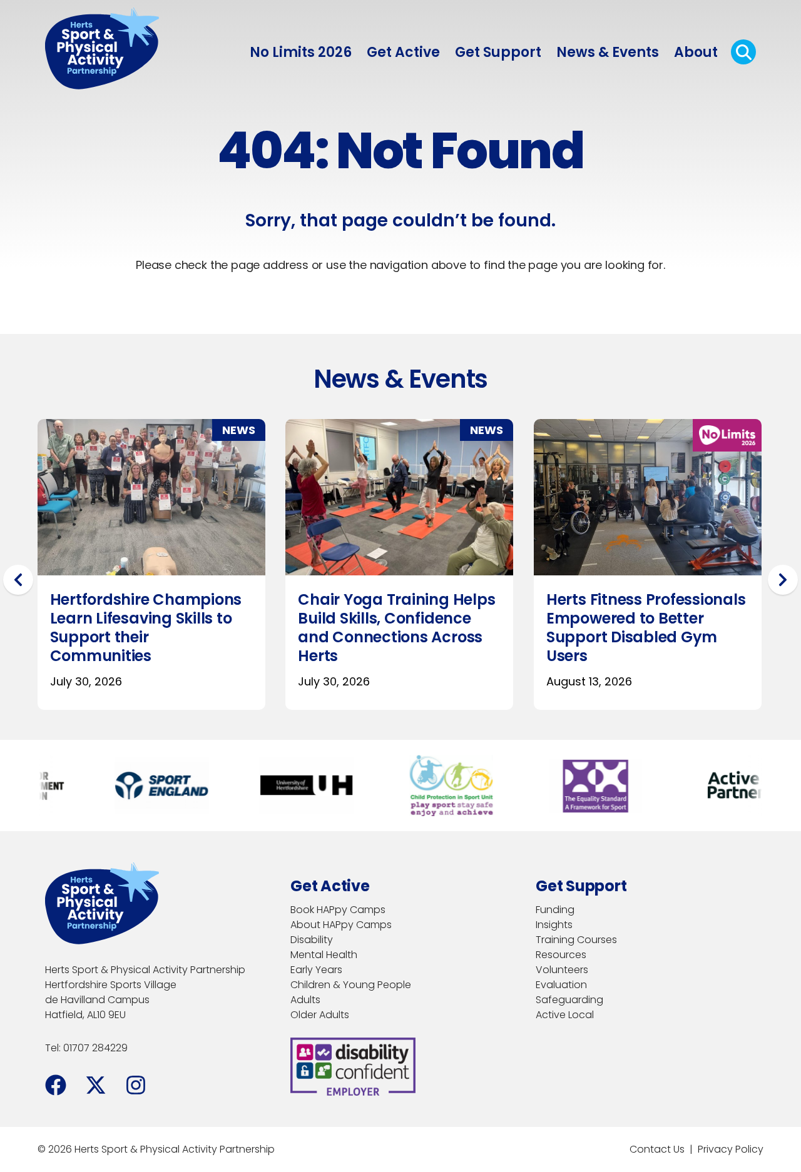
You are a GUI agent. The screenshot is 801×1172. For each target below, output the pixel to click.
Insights (554, 924)
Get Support (498, 52)
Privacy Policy (730, 1149)
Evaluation (561, 985)
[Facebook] (55, 1085)
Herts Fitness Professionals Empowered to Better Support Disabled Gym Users (398, 627)
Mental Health (323, 954)
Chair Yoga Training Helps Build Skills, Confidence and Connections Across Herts (148, 627)
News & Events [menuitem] (607, 52)
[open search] (743, 51)
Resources (561, 954)
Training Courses (576, 939)
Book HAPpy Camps (337, 909)
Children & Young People (350, 985)
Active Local (565, 1015)
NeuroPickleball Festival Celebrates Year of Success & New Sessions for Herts (637, 627)
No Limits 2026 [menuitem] (301, 52)
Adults (305, 1000)
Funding (555, 909)
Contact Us (657, 1149)
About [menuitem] (696, 52)
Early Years (316, 969)
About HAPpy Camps (341, 924)
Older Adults (319, 1015)
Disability (311, 939)
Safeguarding (569, 1000)
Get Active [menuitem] (403, 52)
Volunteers (562, 969)
